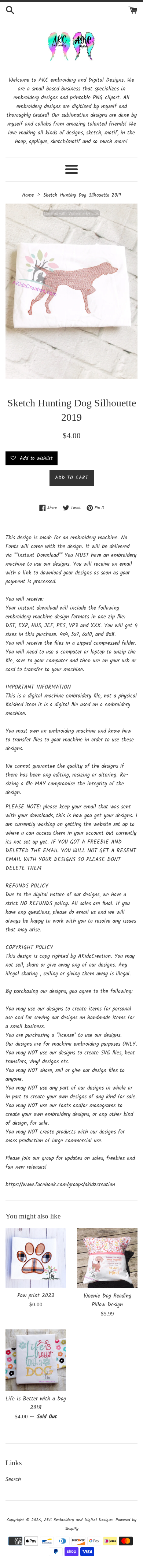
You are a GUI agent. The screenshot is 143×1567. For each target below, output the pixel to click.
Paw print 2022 (36, 1295)
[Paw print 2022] (36, 1258)
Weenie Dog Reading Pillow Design (107, 1300)
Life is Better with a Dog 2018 (36, 1403)
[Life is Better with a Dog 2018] (36, 1360)
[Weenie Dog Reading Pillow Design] (107, 1258)
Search (13, 1479)
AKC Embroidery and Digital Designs (78, 1519)
